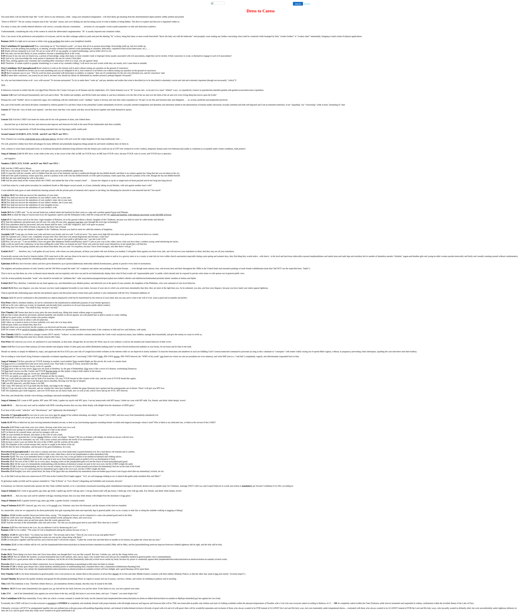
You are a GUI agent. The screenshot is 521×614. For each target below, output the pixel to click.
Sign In (298, 4)
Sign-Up (307, 4)
